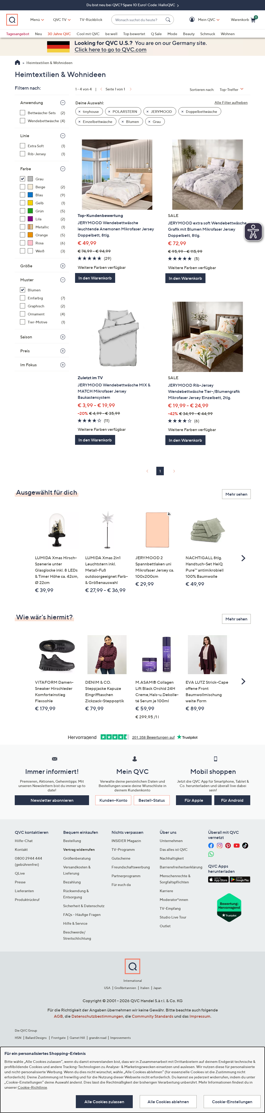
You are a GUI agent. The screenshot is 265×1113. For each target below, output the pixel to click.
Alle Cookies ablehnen (168, 1101)
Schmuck (207, 34)
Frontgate (58, 1038)
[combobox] (137, 20)
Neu (38, 34)
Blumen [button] (132, 121)
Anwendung (31, 102)
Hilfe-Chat (24, 840)
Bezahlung (72, 882)
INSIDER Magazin (126, 840)
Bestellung (72, 840)
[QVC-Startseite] (17, 63)
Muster (27, 279)
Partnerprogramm (126, 876)
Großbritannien (125, 988)
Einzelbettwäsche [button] (97, 121)
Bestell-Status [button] (151, 800)
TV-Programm (123, 849)
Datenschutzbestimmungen (97, 1016)
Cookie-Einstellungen (232, 1101)
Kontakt (21, 849)
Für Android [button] (232, 800)
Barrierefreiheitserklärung (181, 867)
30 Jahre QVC (59, 34)
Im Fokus (28, 364)
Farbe (25, 168)
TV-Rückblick (91, 19)
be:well (111, 34)
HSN (18, 1038)
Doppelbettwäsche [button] (201, 111)
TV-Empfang (170, 908)
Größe (26, 265)
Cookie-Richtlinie (32, 1087)
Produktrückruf (27, 899)
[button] (199, 19)
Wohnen (228, 34)
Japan (157, 988)
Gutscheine (121, 858)
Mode (172, 34)
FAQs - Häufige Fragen (82, 914)
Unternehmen (171, 840)
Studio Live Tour (173, 917)
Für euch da (121, 884)
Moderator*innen (174, 899)
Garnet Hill (77, 1038)
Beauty (189, 34)
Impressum (199, 1016)
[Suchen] (169, 19)
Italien (144, 988)
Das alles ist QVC (174, 849)
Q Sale (156, 34)
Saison (26, 336)
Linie (24, 135)
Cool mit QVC (88, 34)
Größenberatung (77, 858)
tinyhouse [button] (90, 111)
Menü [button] (35, 19)
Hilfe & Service (75, 923)
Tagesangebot (17, 34)
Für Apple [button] (194, 800)
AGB (58, 1016)
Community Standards (152, 1016)
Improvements (120, 1038)
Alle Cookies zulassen (104, 1101)
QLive (20, 873)
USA (107, 988)
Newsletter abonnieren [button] (52, 800)
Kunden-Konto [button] (113, 800)
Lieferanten (24, 891)
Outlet (165, 926)
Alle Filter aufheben (231, 102)
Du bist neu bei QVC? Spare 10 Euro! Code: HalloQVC (131, 5)
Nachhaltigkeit (172, 858)
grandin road (97, 1038)
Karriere (166, 891)
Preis (25, 350)
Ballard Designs (36, 1038)
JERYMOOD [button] (161, 111)
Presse (20, 882)
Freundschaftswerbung (131, 867)
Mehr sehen (236, 494)
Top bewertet (134, 34)
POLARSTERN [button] (124, 111)
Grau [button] (156, 121)
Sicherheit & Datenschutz (84, 906)
